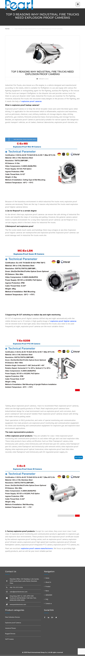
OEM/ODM (49, 595)
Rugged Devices (10, 634)
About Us (48, 582)
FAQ (47, 599)
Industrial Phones (10, 628)
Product (48, 586)
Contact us (49, 603)
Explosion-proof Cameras (13, 623)
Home (7, 29)
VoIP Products (9, 639)
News (47, 591)
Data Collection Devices (12, 617)
